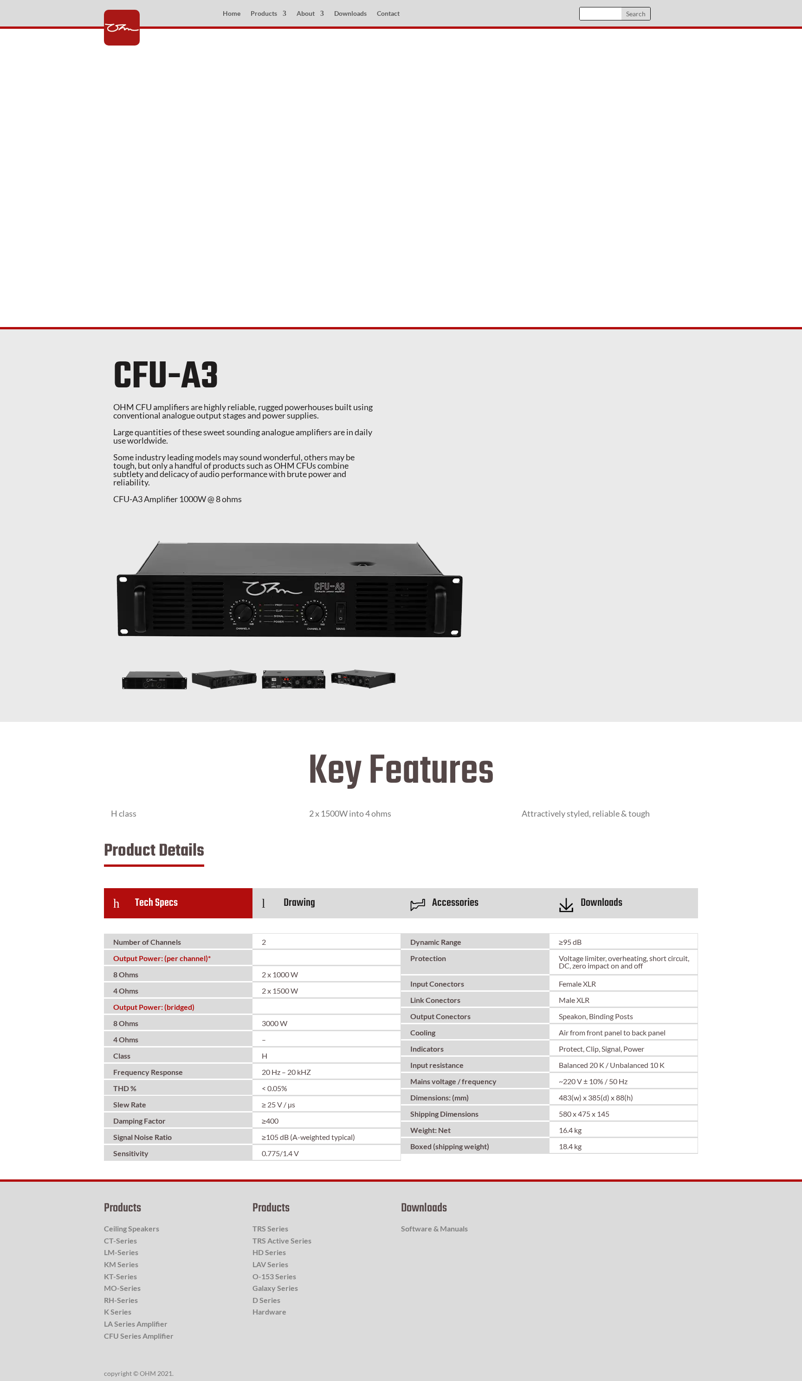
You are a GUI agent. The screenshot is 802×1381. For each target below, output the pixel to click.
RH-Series (121, 1300)
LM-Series (121, 1252)
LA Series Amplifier (136, 1323)
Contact (388, 13)
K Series (117, 1311)
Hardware (269, 1311)
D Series (266, 1300)
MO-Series (122, 1287)
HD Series (269, 1252)
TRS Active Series (281, 1240)
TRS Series (270, 1228)
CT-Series (120, 1240)
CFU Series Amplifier (139, 1335)
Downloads (350, 13)
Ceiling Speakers (131, 1228)
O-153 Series (274, 1276)
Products (264, 13)
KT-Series (120, 1276)
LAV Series (270, 1264)
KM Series (121, 1264)
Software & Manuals (434, 1228)
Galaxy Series (275, 1287)
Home (231, 13)
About (306, 13)
